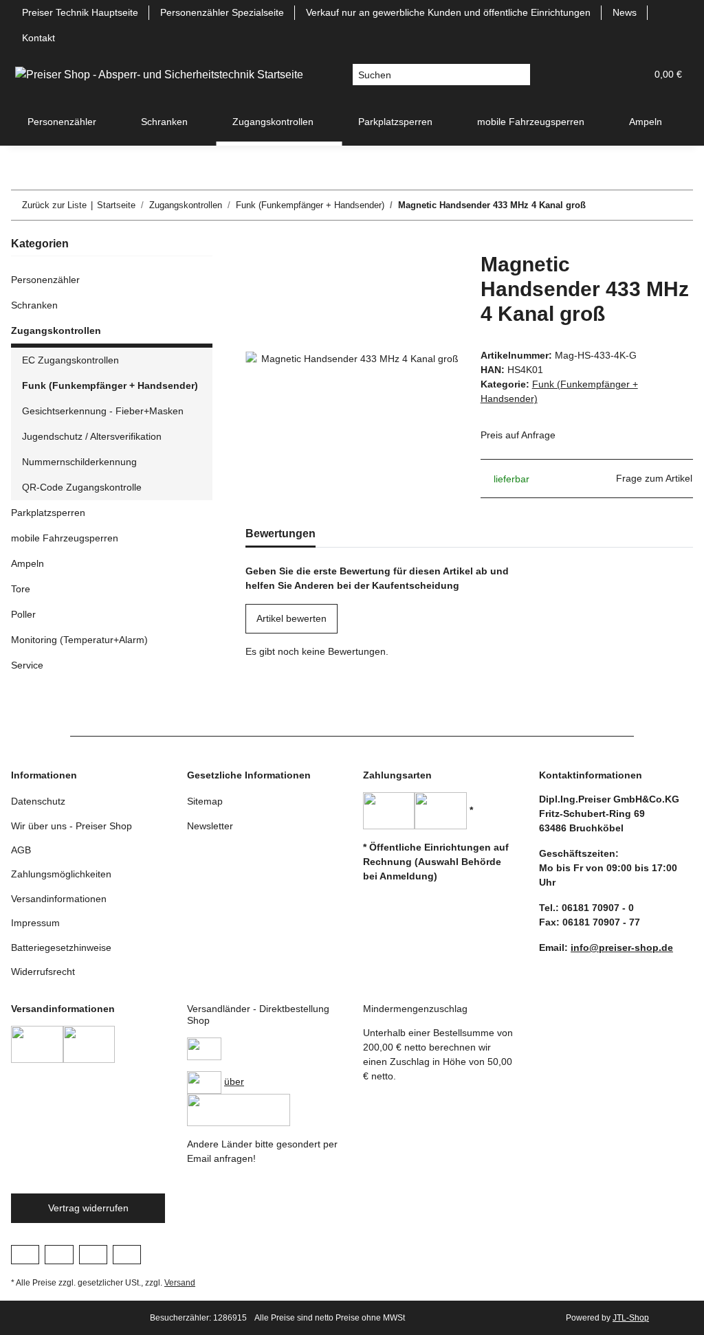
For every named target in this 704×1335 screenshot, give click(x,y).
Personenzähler (45, 279)
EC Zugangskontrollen (70, 360)
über (234, 1081)
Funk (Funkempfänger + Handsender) (110, 385)
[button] (569, 74)
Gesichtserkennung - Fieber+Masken (103, 410)
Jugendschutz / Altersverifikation (92, 436)
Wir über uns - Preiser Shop (71, 825)
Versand (179, 1283)
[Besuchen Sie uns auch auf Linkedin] (127, 1254)
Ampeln (27, 563)
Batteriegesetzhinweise (61, 947)
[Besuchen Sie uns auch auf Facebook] (25, 1254)
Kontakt (38, 37)
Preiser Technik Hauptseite (80, 12)
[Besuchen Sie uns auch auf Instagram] (93, 1254)
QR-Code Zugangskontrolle (82, 487)
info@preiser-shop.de (622, 947)
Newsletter (210, 825)
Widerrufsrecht (43, 971)
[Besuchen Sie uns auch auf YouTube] (59, 1254)
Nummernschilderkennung (79, 461)
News (625, 12)
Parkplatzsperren (48, 512)
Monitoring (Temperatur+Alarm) (79, 639)
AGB (21, 849)
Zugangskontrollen (56, 330)
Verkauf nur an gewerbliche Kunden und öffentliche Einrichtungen (448, 12)
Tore (20, 588)
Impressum (35, 922)
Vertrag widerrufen (88, 1207)
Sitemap (205, 801)
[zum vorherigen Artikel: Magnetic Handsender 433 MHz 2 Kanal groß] (648, 205)
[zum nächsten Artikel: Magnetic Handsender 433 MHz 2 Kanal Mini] (678, 205)
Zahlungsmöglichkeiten (61, 873)
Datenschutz (38, 801)
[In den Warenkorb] (256, 244)
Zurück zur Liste (54, 205)
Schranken (34, 305)
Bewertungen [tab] (280, 533)
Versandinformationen (59, 898)
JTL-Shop (631, 1318)
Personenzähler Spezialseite (222, 12)
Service (27, 665)
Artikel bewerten (291, 618)
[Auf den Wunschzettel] (430, 278)
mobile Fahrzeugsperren (64, 537)
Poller (23, 614)
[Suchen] (519, 75)
